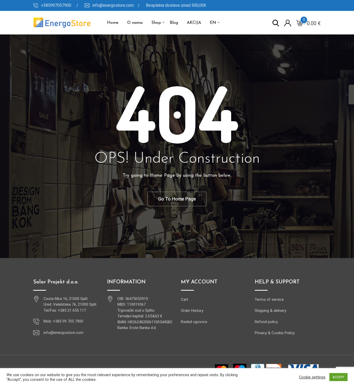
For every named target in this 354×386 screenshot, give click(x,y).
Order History (192, 310)
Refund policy (266, 321)
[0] (299, 22)
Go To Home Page (177, 199)
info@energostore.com (63, 332)
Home (112, 23)
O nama (135, 23)
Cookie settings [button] (312, 377)
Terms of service (269, 299)
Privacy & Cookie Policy (275, 333)
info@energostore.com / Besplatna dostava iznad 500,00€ (149, 5)
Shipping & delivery (270, 310)
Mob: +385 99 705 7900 (63, 321)
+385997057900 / (59, 5)
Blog (174, 23)
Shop (156, 23)
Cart (184, 299)
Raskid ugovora (194, 321)
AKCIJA (194, 23)
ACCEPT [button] (338, 377)
